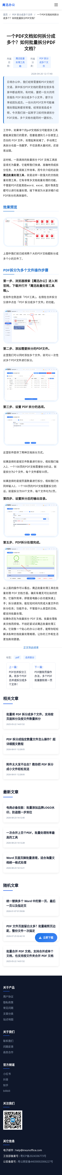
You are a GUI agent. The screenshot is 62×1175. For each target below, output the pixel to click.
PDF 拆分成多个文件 (22, 14)
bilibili (6, 1091)
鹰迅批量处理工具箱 (20, 62)
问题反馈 (8, 1046)
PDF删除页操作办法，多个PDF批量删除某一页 (43, 673)
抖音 (5, 1079)
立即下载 (48, 938)
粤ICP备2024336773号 (33, 1156)
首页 (5, 14)
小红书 (7, 1074)
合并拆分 (29, 657)
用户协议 (8, 996)
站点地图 (8, 1019)
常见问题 (8, 1008)
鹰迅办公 (8, 5)
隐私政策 (8, 1002)
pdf (17, 657)
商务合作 (8, 1052)
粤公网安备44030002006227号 (35, 1161)
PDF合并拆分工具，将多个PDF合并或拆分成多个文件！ (18, 675)
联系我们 (8, 1041)
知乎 (5, 1085)
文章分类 (8, 1013)
